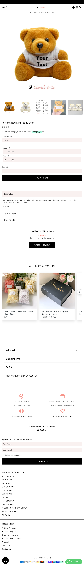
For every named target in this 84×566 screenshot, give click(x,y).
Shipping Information (10, 535)
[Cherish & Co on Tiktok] (46, 430)
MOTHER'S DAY (8, 504)
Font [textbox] (11, 156)
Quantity (5, 167)
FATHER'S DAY (8, 501)
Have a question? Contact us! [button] (22, 375)
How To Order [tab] (10, 214)
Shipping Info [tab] (9, 220)
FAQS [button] (9, 367)
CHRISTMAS (7, 490)
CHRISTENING (8, 487)
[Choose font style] (8, 156)
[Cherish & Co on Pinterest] (41, 430)
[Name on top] (9, 148)
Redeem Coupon (9, 531)
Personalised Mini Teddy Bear (44, 12)
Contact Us (6, 549)
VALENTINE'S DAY (9, 511)
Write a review (42, 245)
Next (80, 58)
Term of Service (8, 545)
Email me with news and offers (14, 455)
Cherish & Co (48, 558)
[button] (79, 292)
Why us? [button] (10, 350)
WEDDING (6, 515)
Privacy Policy (7, 542)
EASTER (5, 497)
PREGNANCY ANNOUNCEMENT (15, 508)
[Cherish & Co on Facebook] (38, 430)
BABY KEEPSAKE (9, 480)
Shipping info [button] (13, 358)
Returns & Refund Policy (12, 538)
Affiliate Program (9, 528)
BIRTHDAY (6, 483)
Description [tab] (8, 194)
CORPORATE (7, 494)
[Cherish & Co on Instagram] (43, 430)
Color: (7, 136)
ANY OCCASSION (9, 476)
